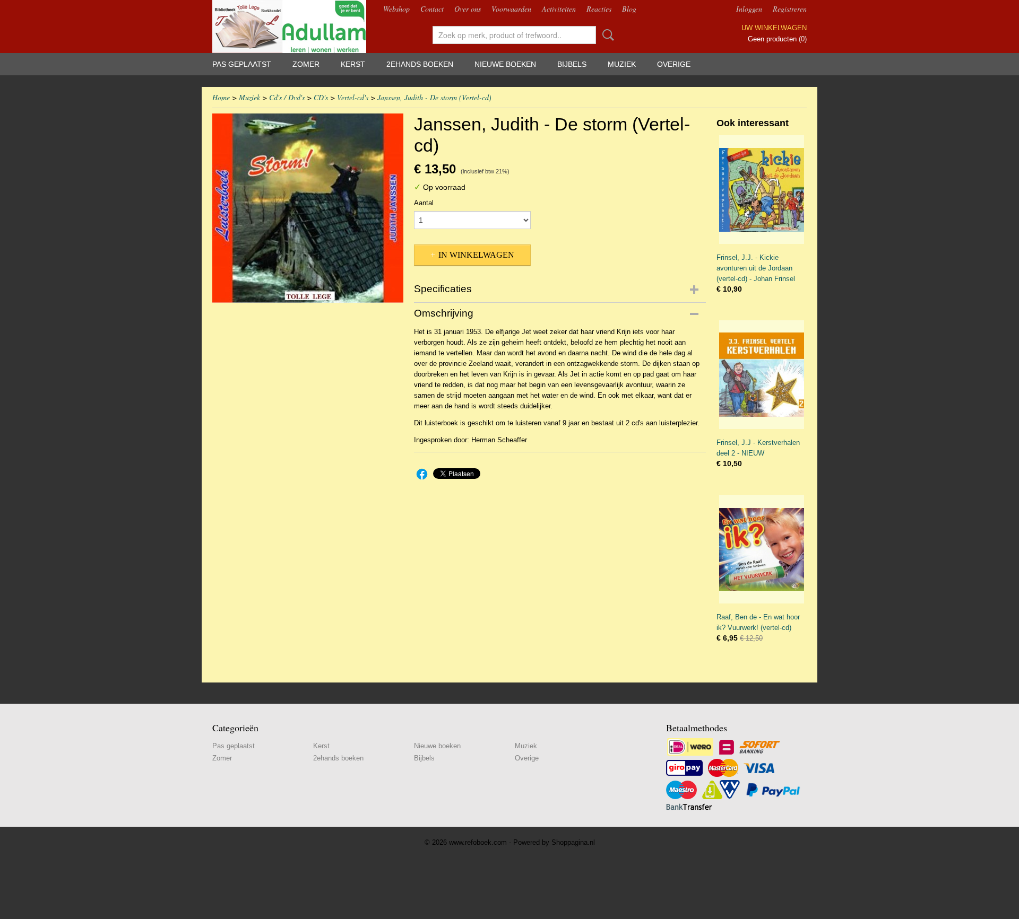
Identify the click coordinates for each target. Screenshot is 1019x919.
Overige (673, 64)
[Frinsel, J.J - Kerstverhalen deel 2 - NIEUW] (761, 374)
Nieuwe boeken (505, 64)
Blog (629, 9)
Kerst (353, 64)
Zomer (305, 64)
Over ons (467, 9)
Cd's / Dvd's (287, 97)
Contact (432, 9)
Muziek (622, 64)
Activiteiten (559, 9)
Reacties (598, 9)
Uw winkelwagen (774, 28)
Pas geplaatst (241, 64)
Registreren (790, 9)
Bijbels (571, 64)
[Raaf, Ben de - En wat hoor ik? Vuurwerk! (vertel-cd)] (761, 549)
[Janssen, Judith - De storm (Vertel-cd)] (307, 208)
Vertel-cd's (352, 97)
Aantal (424, 203)
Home (221, 97)
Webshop (396, 9)
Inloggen (749, 9)
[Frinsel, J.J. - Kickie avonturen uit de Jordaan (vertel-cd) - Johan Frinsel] (761, 189)
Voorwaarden (511, 9)
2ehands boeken (419, 64)
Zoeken (606, 35)
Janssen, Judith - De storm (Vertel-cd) (434, 97)
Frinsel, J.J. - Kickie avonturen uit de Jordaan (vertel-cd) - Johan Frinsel (755, 268)
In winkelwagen (476, 254)
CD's (321, 97)
